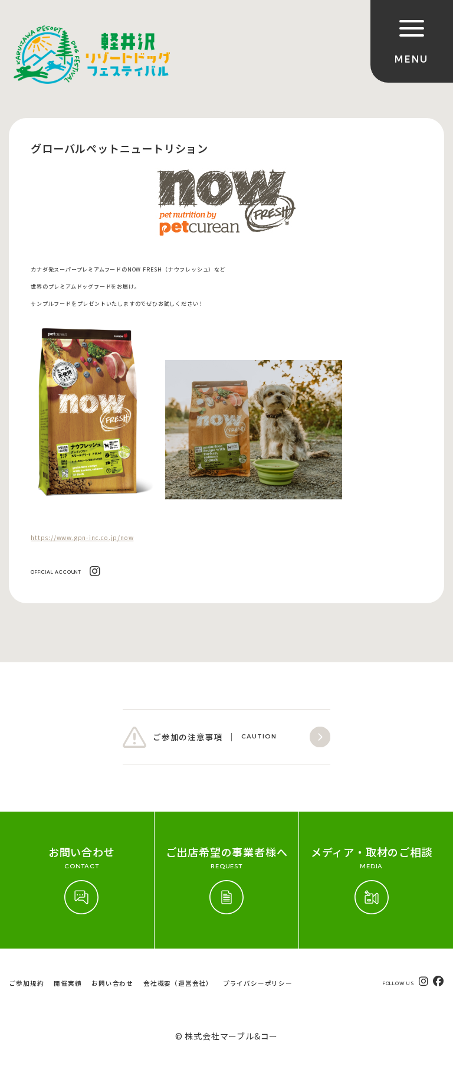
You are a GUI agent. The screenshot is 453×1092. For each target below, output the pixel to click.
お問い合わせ (112, 983)
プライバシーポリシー (258, 983)
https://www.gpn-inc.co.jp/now (82, 537)
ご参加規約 (26, 983)
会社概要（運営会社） (178, 983)
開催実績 (67, 983)
